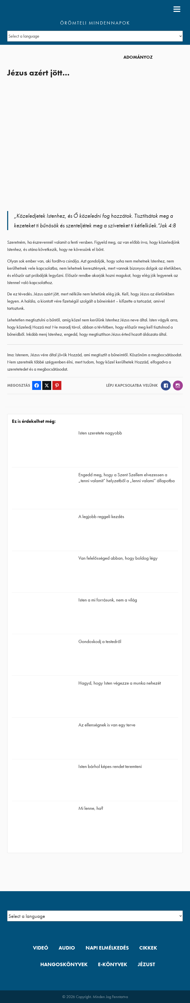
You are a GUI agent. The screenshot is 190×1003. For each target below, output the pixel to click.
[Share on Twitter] (46, 385)
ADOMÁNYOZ (138, 57)
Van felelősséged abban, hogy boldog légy (118, 558)
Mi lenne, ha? (90, 808)
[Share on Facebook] (36, 385)
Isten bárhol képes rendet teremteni (110, 766)
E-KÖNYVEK (112, 964)
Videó (40, 947)
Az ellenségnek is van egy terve (106, 725)
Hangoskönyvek (64, 964)
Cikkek (148, 947)
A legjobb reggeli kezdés (101, 516)
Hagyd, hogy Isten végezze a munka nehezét (119, 683)
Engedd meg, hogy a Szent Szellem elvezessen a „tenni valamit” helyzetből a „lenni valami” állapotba (126, 478)
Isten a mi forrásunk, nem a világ (107, 600)
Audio (67, 947)
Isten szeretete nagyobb (100, 433)
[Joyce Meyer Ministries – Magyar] (31, 9)
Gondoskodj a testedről (99, 641)
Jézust (146, 964)
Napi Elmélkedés (107, 947)
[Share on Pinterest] (56, 385)
